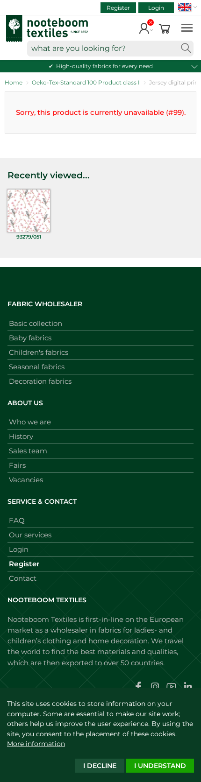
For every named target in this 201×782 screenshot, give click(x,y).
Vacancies (26, 479)
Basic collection (35, 323)
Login (156, 7)
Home (13, 82)
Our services (30, 534)
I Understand (160, 765)
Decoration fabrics (40, 381)
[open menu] (187, 27)
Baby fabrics (30, 337)
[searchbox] (110, 48)
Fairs (17, 465)
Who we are (30, 421)
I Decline (99, 765)
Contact (22, 578)
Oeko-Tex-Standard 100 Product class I (86, 82)
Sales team (28, 450)
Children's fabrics (38, 352)
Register (118, 7)
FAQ (17, 520)
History (21, 436)
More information (36, 743)
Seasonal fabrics (37, 366)
